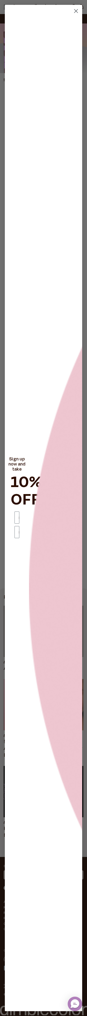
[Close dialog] (76, 11)
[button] (75, 1004)
